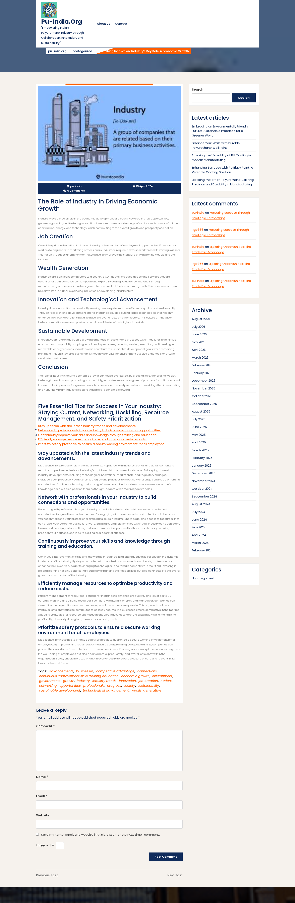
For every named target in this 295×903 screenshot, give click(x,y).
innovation (127, 681)
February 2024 (202, 550)
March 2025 (200, 450)
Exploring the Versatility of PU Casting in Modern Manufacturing (221, 157)
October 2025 (202, 396)
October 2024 (202, 488)
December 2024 (204, 473)
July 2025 (198, 419)
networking (48, 685)
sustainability (148, 685)
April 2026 (199, 350)
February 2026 (202, 365)
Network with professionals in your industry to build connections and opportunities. (99, 430)
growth (68, 681)
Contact (121, 24)
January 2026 (201, 373)
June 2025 (199, 427)
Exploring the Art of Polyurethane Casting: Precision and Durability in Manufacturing (223, 182)
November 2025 (203, 388)
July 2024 (198, 512)
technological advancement (106, 690)
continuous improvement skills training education (79, 676)
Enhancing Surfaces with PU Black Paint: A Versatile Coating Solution (222, 169)
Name (42, 777)
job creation (148, 681)
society (129, 685)
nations (166, 681)
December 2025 (204, 380)
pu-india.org (61, 21)
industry (83, 681)
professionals (93, 685)
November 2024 (203, 481)
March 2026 (200, 357)
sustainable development (59, 690)
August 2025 (201, 411)
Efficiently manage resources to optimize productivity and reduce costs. (92, 439)
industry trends (104, 681)
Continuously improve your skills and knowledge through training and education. (97, 435)
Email (41, 796)
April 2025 (199, 442)
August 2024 (201, 504)
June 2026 (199, 334)
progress (114, 685)
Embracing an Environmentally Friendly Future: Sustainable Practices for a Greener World (220, 131)
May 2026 (198, 342)
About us (103, 24)
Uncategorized (81, 51)
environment (162, 676)
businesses (85, 671)
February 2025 (202, 458)
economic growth (135, 676)
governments (49, 681)
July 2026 (198, 327)
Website (42, 815)
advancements (61, 671)
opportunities (70, 685)
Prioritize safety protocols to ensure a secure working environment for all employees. (101, 444)
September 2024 (204, 496)
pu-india (198, 212)
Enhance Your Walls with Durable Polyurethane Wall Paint (216, 145)
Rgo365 (197, 230)
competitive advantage (115, 671)
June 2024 (199, 519)
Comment (45, 726)
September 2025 (204, 404)
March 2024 (200, 543)
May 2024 (199, 527)
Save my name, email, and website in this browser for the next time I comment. (100, 834)
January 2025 (202, 465)
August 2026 (201, 319)
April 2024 (199, 535)
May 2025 (199, 435)
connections (147, 671)
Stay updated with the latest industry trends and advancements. (87, 426)
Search (197, 89)
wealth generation (146, 690)
